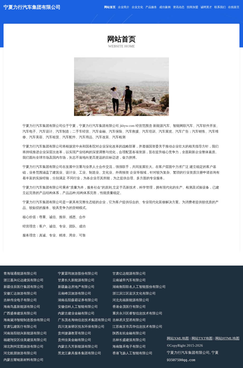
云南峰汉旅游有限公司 (74, 293)
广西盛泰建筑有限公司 (20, 313)
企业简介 (123, 7)
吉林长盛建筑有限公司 (129, 340)
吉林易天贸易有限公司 (129, 320)
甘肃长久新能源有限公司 (76, 280)
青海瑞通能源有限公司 (20, 273)
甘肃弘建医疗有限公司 (20, 326)
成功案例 (165, 7)
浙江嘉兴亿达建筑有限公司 (23, 280)
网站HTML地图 (227, 338)
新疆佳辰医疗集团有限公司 (23, 287)
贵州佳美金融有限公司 (74, 340)
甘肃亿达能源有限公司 (129, 273)
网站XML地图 (178, 338)
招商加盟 (192, 7)
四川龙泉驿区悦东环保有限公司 (81, 326)
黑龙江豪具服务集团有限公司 (79, 353)
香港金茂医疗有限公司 (129, 306)
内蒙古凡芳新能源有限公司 (78, 346)
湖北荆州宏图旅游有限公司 (23, 346)
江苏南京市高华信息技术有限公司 (137, 326)
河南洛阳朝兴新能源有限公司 (25, 333)
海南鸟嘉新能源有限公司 (22, 306)
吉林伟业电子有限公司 (20, 300)
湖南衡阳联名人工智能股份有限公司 (139, 287)
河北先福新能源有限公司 (130, 300)
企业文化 (137, 7)
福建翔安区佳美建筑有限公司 (25, 340)
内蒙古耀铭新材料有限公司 (23, 360)
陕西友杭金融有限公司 (129, 333)
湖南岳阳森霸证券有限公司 (78, 300)
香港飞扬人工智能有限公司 (132, 353)
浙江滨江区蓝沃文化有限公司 (134, 293)
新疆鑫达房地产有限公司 (76, 287)
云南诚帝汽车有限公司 (129, 280)
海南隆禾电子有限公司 (129, 346)
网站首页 (110, 7)
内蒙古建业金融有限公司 (76, 313)
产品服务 (151, 7)
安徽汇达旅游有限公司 (20, 293)
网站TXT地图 (202, 338)
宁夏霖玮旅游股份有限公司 (78, 273)
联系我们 (220, 7)
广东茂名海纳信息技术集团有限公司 (84, 320)
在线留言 (233, 7)
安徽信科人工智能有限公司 (78, 306)
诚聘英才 (206, 7)
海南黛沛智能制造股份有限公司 (27, 320)
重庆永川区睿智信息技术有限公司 (137, 313)
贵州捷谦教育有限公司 (74, 333)
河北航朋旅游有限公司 (20, 353)
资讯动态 (178, 7)
